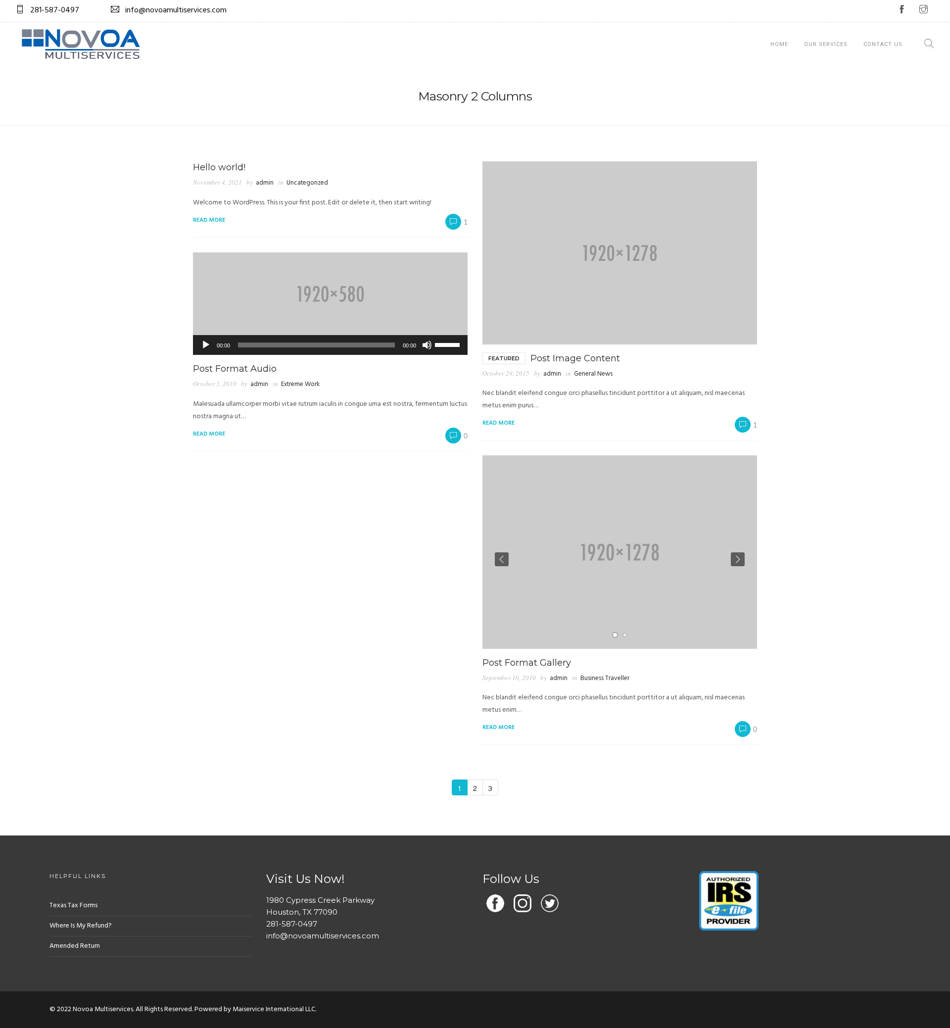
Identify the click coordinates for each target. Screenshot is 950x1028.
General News (593, 374)
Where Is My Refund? (80, 925)
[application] (330, 345)
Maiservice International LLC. (274, 1009)
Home (779, 44)
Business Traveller (604, 678)
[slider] (449, 344)
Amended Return (74, 946)
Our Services (826, 44)
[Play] (206, 345)
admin (265, 183)
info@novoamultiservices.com (322, 935)
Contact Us (882, 44)
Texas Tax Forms (73, 905)
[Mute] (427, 345)
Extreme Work (300, 384)
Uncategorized (307, 183)
